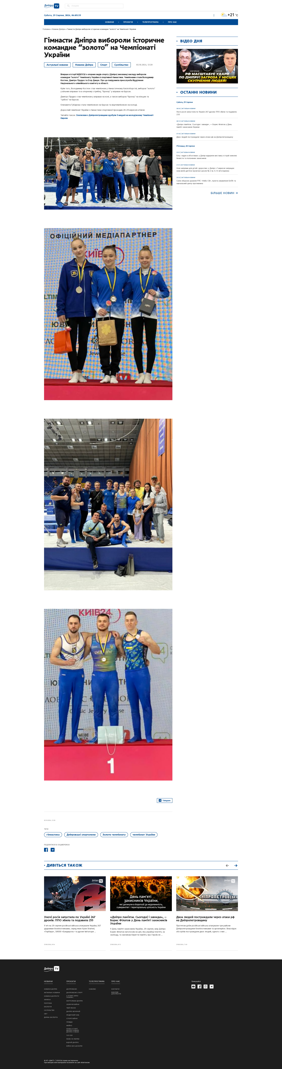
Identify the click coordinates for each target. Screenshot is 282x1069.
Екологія (48, 1007)
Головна (46, 29)
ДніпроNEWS (71, 989)
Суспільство (121, 64)
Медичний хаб (72, 1015)
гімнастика (53, 834)
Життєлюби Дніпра (74, 1001)
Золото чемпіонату (114, 834)
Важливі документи (116, 993)
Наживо (92, 989)
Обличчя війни (72, 1004)
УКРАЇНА (47, 999)
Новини (109, 22)
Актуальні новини (57, 64)
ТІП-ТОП (69, 1035)
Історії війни (71, 1018)
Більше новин (222, 193)
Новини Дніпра (58, 29)
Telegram (166, 800)
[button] (236, 865)
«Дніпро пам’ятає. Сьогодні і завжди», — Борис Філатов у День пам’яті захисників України (138, 920)
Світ (45, 1014)
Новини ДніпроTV (51, 996)
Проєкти (128, 22)
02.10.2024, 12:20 (144, 65)
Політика (48, 1003)
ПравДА (69, 1022)
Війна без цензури (74, 1046)
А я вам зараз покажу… (72, 996)
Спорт (103, 64)
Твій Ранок (71, 1008)
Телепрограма (150, 22)
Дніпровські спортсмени (81, 834)
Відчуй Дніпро (72, 1042)
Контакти (115, 989)
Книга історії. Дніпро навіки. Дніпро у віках (72, 1030)
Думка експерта (51, 1017)
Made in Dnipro (72, 1039)
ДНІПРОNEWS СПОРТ (74, 992)
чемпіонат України (144, 834)
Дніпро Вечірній (73, 1011)
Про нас (172, 22)
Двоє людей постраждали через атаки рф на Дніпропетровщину (205, 918)
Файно (69, 1025)
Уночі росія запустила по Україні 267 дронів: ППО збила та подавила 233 (69, 918)
